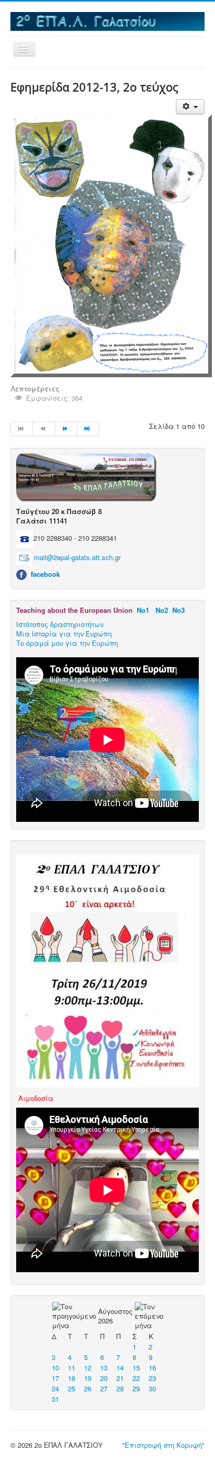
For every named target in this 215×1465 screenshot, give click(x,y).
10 (55, 1368)
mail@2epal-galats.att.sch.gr (77, 558)
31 (55, 1399)
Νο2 (162, 610)
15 (136, 1368)
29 (136, 1388)
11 (71, 1368)
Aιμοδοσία (35, 1098)
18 (71, 1378)
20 (104, 1378)
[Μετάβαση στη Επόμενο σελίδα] (66, 429)
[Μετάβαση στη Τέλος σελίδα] (88, 429)
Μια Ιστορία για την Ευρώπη (64, 633)
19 (87, 1378)
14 (120, 1368)
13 (104, 1368)
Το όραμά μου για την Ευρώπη (67, 643)
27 (104, 1388)
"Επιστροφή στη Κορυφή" (163, 1445)
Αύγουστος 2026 (115, 1316)
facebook (45, 574)
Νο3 (178, 610)
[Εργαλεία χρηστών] (190, 106)
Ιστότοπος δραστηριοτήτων (59, 624)
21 (120, 1378)
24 (55, 1388)
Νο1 (143, 610)
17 (55, 1378)
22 (136, 1378)
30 (152, 1388)
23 (152, 1378)
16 (152, 1368)
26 (87, 1388)
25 (71, 1388)
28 (120, 1388)
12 (87, 1368)
